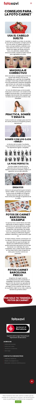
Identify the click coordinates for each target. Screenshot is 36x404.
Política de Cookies (9, 346)
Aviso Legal (7, 350)
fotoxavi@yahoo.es (13, 361)
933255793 (13, 358)
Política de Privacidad (10, 344)
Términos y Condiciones (11, 348)
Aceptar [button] (18, 401)
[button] (32, 381)
